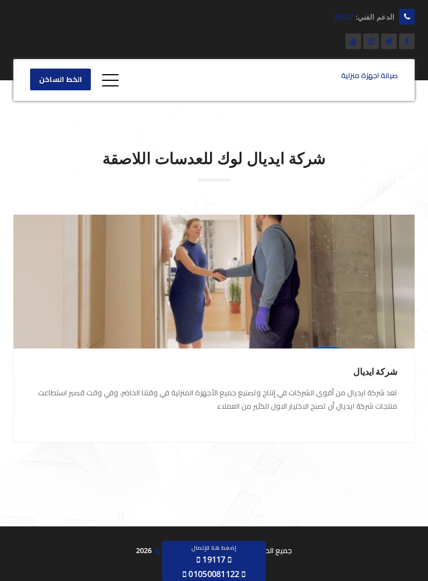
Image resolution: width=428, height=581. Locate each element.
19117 (343, 17)
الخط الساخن (60, 80)
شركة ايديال (375, 371)
